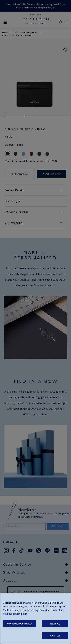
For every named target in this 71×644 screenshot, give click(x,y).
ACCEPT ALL (55, 636)
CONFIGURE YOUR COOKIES (19, 624)
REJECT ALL (55, 624)
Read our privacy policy (15, 613)
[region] (35, 618)
